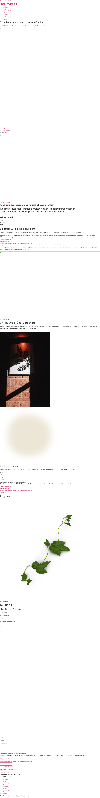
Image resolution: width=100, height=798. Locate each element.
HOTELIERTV (58, 245)
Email (1, 477)
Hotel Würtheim (8, 3)
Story (4, 9)
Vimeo (66, 245)
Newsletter (3, 751)
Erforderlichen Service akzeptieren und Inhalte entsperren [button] (16, 243)
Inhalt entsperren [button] (4, 241)
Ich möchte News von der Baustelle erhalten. (13, 482)
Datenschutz (12, 769)
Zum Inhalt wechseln (5, 1)
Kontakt (5, 12)
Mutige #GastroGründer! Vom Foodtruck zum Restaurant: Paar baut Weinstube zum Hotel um (25, 245)
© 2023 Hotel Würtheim (6, 766)
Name (1, 472)
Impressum (3, 769)
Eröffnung (5, 7)
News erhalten (7, 10)
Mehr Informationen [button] (5, 239)
